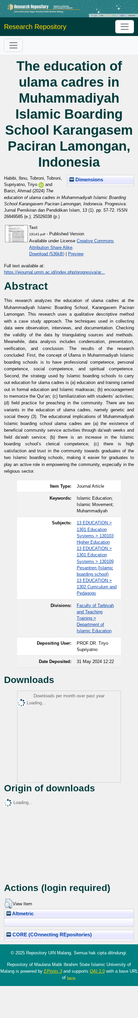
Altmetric (22, 913)
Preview (75, 253)
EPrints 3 (53, 971)
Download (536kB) (46, 253)
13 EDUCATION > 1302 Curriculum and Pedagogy (97, 587)
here (71, 978)
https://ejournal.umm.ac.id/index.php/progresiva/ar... (54, 272)
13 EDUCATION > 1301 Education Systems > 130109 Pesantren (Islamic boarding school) (95, 561)
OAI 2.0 (97, 971)
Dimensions (88, 179)
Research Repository (35, 26)
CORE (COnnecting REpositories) (51, 934)
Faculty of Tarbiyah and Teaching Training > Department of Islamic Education (95, 618)
